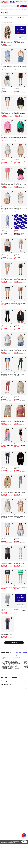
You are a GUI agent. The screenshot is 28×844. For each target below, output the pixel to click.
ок (24, 841)
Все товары (12, 9)
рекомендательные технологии (8, 842)
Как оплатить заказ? (7, 684)
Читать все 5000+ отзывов (21, 652)
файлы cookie (16, 841)
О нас (23, 6)
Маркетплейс (4, 9)
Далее (21, 647)
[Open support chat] (24, 835)
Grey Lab (3, 41)
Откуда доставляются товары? (10, 681)
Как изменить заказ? (7, 688)
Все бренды (19, 9)
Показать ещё (14, 642)
